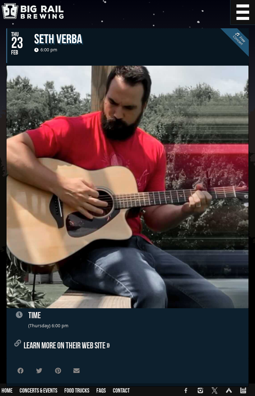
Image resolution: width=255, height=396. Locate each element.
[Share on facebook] (20, 371)
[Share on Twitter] (39, 371)
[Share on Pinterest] (58, 371)
